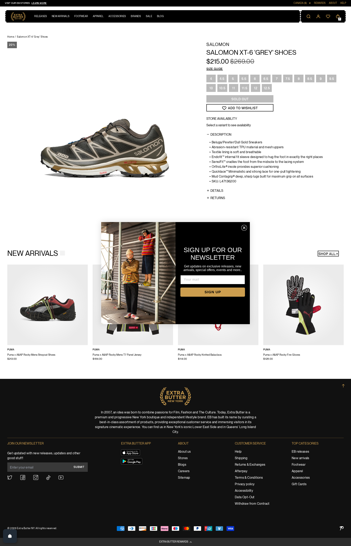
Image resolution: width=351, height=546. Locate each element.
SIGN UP (213, 292)
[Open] (10, 536)
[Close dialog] (244, 227)
